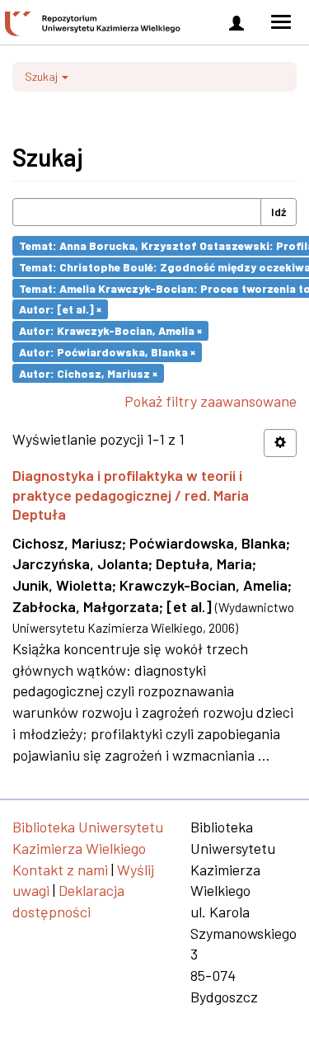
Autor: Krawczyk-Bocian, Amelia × (110, 330)
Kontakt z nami (60, 869)
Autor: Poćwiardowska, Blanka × (107, 352)
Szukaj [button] (42, 76)
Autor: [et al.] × (60, 309)
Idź (278, 212)
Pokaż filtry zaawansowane (210, 401)
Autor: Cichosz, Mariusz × (88, 372)
